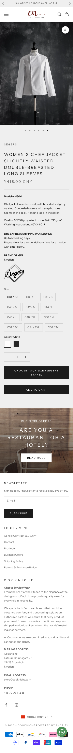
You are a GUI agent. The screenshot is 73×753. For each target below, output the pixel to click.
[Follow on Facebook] (6, 705)
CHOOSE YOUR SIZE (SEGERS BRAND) (36, 372)
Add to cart (36, 389)
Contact (9, 542)
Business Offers (13, 554)
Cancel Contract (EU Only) (20, 535)
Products (9, 548)
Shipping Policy (13, 561)
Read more (36, 457)
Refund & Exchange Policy (20, 567)
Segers (10, 144)
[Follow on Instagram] (17, 705)
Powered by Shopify (52, 725)
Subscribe (18, 513)
